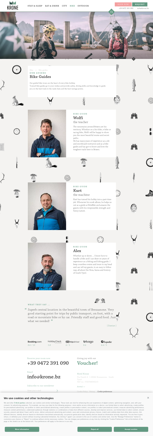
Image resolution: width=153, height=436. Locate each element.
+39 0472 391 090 (126, 8)
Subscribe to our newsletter (40, 385)
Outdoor (83, 6)
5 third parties (19, 403)
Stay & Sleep (35, 6)
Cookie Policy (82, 391)
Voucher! (87, 363)
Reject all (94, 429)
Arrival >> (81, 387)
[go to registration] (56, 390)
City (64, 6)
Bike (72, 6)
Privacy (92, 391)
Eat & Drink (52, 6)
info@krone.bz (143, 8)
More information (22, 429)
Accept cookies (131, 429)
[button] (148, 398)
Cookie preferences (104, 391)
